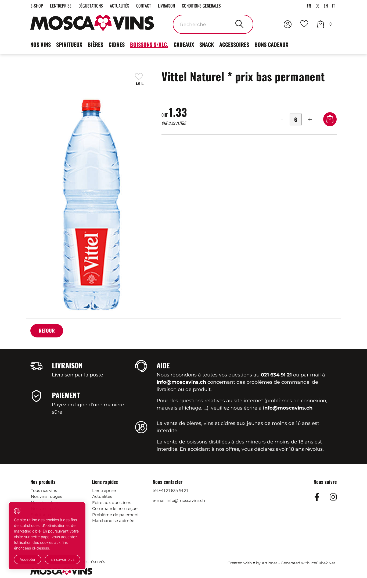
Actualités (119, 5)
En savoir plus (62, 559)
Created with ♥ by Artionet (252, 563)
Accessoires (234, 44)
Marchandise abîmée (113, 520)
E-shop (37, 5)
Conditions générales (201, 5)
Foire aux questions (111, 502)
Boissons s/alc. (149, 44)
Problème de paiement (115, 514)
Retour (47, 330)
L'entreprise (60, 5)
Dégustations (90, 5)
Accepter (27, 559)
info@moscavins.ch (186, 500)
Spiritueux (69, 44)
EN (326, 5)
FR (309, 5)
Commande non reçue (115, 508)
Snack (206, 44)
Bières (95, 44)
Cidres (117, 44)
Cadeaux (184, 44)
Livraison (166, 5)
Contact (143, 5)
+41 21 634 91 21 (173, 490)
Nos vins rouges (46, 496)
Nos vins (40, 44)
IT (333, 5)
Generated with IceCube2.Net (308, 563)
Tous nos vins (44, 490)
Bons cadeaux (271, 44)
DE (317, 5)
